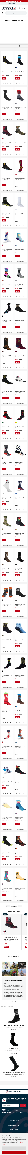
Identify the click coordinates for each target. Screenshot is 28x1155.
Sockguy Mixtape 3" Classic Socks (19, 818)
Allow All (14, 1152)
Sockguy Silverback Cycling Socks (6, 214)
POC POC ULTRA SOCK (14, 1048)
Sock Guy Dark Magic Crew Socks (6, 321)
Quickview (14, 1029)
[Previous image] (12, 1001)
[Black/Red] (3, 422)
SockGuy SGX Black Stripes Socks (19, 569)
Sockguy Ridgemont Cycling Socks (19, 463)
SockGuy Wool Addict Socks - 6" (6, 569)
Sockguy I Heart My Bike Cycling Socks (7, 498)
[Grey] (3, 600)
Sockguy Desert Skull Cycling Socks (19, 356)
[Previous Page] (9, 906)
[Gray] (16, 280)
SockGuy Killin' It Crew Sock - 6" (19, 285)
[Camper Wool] (16, 671)
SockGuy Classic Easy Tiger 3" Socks (19, 853)
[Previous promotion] (4, 3)
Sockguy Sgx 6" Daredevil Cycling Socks (7, 250)
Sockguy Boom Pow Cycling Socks (19, 782)
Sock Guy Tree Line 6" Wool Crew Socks (19, 711)
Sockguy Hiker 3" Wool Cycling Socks (6, 605)
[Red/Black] (3, 138)
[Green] (16, 138)
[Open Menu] (2, 13)
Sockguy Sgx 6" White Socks (19, 214)
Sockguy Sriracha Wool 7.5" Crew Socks (6, 711)
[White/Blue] (3, 245)
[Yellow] (3, 813)
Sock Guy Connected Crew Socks (19, 427)
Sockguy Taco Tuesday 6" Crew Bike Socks (20, 179)
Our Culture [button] (13, 1129)
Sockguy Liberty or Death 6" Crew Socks (20, 498)
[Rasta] (16, 422)
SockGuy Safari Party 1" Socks (7, 782)
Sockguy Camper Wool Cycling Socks (19, 676)
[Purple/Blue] (16, 245)
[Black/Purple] (3, 316)
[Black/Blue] (16, 67)
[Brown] (3, 351)
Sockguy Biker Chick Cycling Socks (6, 179)
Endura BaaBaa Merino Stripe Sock (14, 1025)
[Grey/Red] (16, 103)
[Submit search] (24, 13)
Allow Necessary (14, 1148)
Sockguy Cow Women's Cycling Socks (20, 392)
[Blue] (16, 635)
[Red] (16, 174)
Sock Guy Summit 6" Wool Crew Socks (20, 108)
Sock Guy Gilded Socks (6, 639)
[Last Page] (21, 906)
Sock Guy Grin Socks (19, 249)
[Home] (9, 8)
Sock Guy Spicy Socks (6, 426)
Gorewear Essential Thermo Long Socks (14, 1072)
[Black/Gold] (3, 635)
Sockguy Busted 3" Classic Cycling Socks (7, 143)
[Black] (3, 67)
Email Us (15, 1120)
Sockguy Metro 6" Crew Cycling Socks (20, 747)
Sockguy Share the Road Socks (7, 392)
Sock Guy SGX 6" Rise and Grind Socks (7, 463)
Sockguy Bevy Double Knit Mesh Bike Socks (7, 72)
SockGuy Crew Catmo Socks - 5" (6, 534)
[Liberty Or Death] (16, 493)
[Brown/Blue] (16, 706)
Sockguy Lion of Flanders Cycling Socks (20, 889)
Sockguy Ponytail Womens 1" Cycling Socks (20, 640)
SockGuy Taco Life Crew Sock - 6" (7, 676)
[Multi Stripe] (3, 280)
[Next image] (15, 1001)
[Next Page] (19, 906)
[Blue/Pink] (16, 813)
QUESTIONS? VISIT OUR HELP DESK (14, 1117)
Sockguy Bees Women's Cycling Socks (7, 818)
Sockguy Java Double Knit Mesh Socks (20, 143)
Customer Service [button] (13, 1125)
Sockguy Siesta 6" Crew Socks (6, 285)
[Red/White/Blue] (3, 742)
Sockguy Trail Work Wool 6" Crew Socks (7, 356)
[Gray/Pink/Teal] (3, 884)
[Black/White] (16, 458)
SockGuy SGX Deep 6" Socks (19, 72)
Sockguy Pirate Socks (19, 320)
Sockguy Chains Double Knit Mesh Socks (20, 605)
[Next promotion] (24, 3)
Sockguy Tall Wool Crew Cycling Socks (7, 108)
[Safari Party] (3, 777)
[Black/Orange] (16, 848)
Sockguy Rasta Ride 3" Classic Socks (19, 534)
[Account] (19, 8)
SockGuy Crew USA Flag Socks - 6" (7, 747)
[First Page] (7, 906)
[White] (16, 209)
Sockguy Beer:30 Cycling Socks (7, 853)
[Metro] (16, 742)
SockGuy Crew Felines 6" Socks (7, 889)
